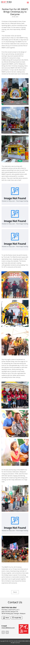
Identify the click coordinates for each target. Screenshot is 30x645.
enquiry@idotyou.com (8, 628)
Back (15, 592)
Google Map (17, 617)
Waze (7, 617)
